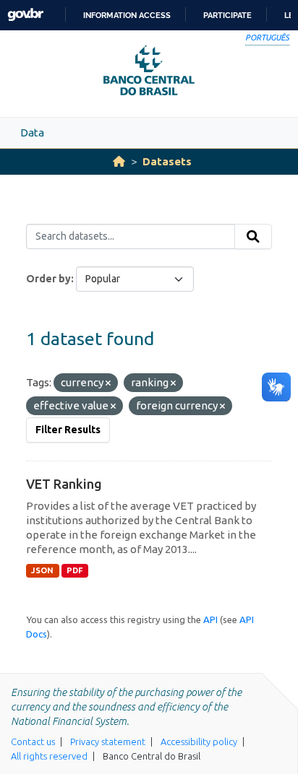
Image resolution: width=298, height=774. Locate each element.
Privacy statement (107, 741)
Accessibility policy (199, 741)
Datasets (167, 161)
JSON (42, 570)
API (210, 619)
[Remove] (108, 383)
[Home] (119, 161)
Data (32, 132)
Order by (48, 278)
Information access (127, 15)
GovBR (25, 15)
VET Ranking (64, 484)
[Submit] (253, 237)
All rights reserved (49, 756)
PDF (75, 570)
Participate (227, 15)
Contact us (33, 741)
